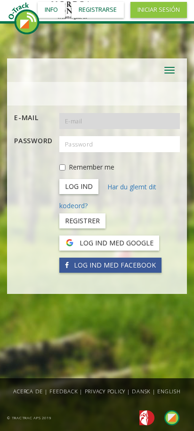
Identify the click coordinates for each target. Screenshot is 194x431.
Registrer (82, 220)
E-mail (26, 117)
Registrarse (98, 10)
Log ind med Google (116, 242)
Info (51, 10)
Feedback (63, 391)
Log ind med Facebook (114, 264)
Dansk (141, 391)
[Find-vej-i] (168, 417)
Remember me (91, 167)
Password (33, 140)
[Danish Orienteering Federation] (144, 417)
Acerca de (28, 391)
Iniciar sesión (158, 10)
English (168, 391)
